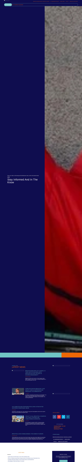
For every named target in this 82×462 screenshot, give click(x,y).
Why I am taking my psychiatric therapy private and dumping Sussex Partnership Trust (24, 458)
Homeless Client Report (74, 1)
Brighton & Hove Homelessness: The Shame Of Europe (27, 433)
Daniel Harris (62, 1)
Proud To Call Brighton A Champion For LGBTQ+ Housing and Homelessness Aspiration (35, 418)
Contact (67, 1)
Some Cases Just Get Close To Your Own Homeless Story (18, 456)
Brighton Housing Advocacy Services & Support (41, 1)
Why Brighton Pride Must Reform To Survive (16, 461)
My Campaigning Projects (55, 1)
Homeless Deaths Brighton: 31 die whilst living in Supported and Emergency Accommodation (35, 390)
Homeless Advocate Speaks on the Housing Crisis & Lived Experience (21, 459)
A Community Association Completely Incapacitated (13, 4)
